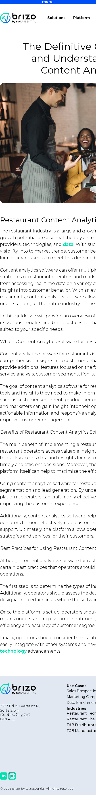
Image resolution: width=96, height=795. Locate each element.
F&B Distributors (81, 725)
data (68, 244)
